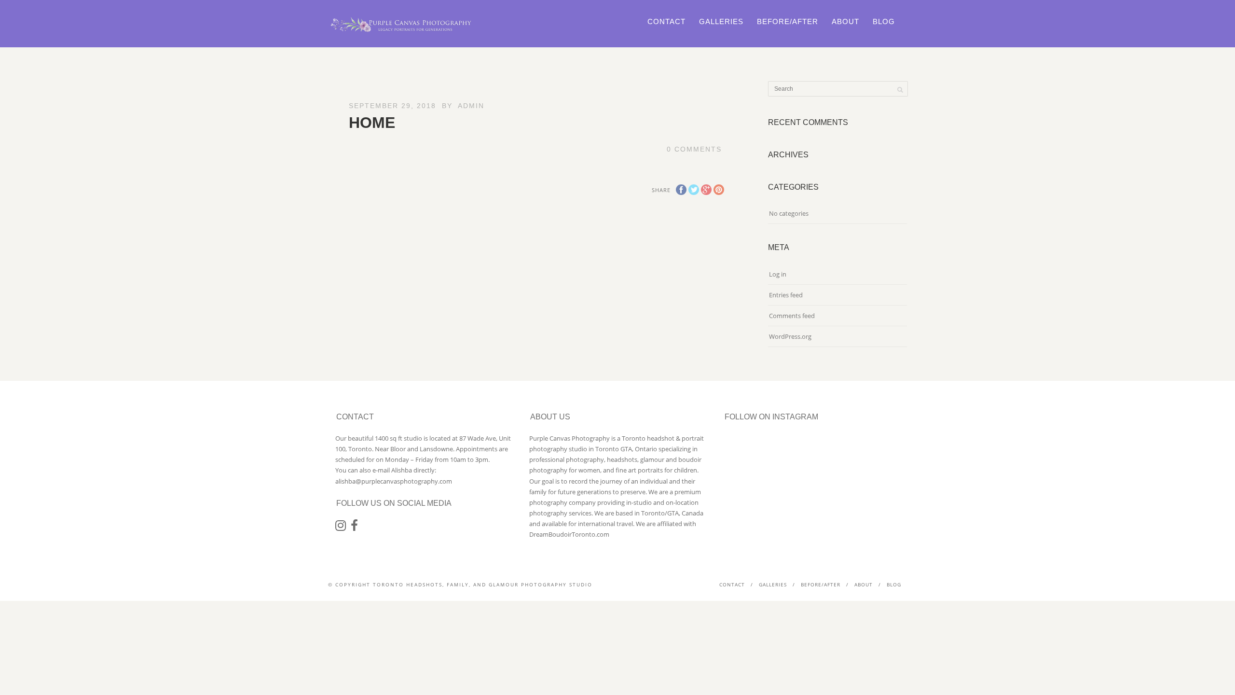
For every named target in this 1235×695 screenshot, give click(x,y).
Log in (777, 274)
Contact (666, 21)
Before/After (787, 21)
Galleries (721, 21)
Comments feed (792, 315)
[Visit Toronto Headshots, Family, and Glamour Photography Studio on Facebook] (354, 527)
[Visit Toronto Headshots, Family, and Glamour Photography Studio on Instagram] (340, 527)
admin (471, 106)
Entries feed (786, 295)
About (845, 21)
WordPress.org (790, 336)
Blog (884, 21)
